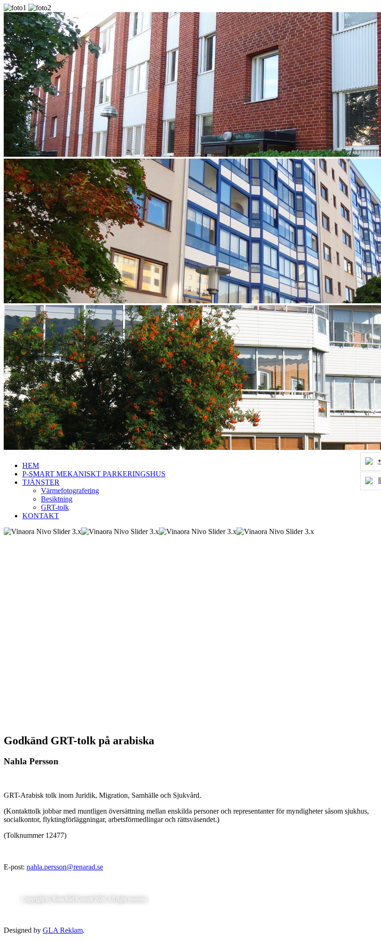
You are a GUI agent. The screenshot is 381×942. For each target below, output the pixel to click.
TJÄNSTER (40, 482)
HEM (30, 465)
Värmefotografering (70, 490)
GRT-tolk (55, 507)
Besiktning (56, 499)
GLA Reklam (63, 930)
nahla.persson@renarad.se (64, 867)
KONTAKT (40, 516)
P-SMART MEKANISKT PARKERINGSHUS (93, 474)
